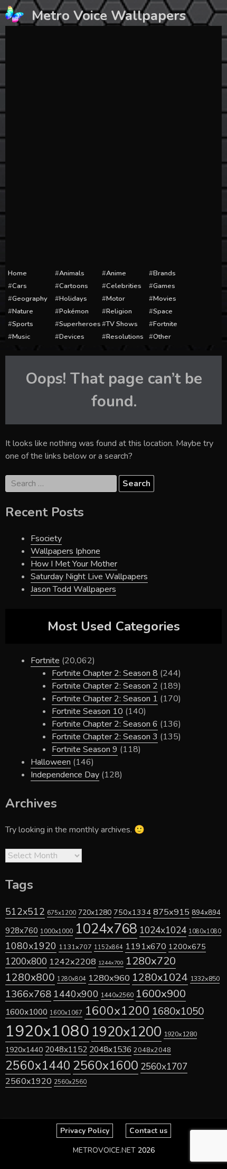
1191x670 (145, 946)
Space (163, 311)
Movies (164, 298)
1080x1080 (204, 931)
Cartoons (73, 286)
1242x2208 (72, 961)
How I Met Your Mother (74, 564)
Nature (22, 311)
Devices (71, 336)
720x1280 (94, 912)
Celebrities (123, 286)
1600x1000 (26, 1012)
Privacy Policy (84, 1131)
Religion (119, 311)
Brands (164, 273)
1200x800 (26, 961)
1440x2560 (117, 995)
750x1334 (132, 912)
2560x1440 (38, 1065)
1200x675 (187, 946)
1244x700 (111, 963)
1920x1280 (180, 1033)
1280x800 (30, 978)
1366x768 (28, 994)
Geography (30, 298)
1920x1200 (126, 1032)
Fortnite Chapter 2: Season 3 (105, 737)
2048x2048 (152, 1049)
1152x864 (108, 947)
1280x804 (71, 979)
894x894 (206, 912)
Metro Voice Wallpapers (109, 15)
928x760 (21, 930)
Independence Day (65, 775)
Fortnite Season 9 (85, 749)
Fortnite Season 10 (87, 711)
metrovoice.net (104, 1150)
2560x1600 (105, 1065)
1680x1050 (178, 1011)
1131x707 (75, 947)
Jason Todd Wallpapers (73, 589)
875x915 (171, 912)
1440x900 (76, 994)
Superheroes (80, 324)
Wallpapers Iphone (65, 551)
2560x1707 (163, 1067)
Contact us (148, 1131)
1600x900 (161, 993)
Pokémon (74, 311)
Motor (115, 298)
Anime (116, 273)
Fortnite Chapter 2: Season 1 (105, 698)
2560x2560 (70, 1082)
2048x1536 (110, 1049)
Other (162, 336)
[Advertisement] (113, 147)
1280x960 (109, 978)
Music (21, 336)
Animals (71, 273)
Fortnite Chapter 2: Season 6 (105, 724)
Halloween (51, 762)
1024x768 (106, 929)
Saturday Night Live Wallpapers (89, 576)
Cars (19, 286)
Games (164, 286)
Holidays (73, 298)
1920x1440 (24, 1050)
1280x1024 (160, 977)
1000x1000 (56, 931)
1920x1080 (47, 1031)
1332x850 (205, 978)
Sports (22, 324)
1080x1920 (30, 946)
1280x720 (151, 961)
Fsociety (46, 538)
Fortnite (165, 324)
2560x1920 (28, 1081)
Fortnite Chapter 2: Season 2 (105, 686)
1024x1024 (162, 930)
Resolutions (125, 336)
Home (17, 273)
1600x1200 (117, 1011)
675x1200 (61, 912)
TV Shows (122, 324)
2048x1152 (66, 1049)
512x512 (25, 911)
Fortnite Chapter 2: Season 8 (105, 673)
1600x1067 (66, 1013)
